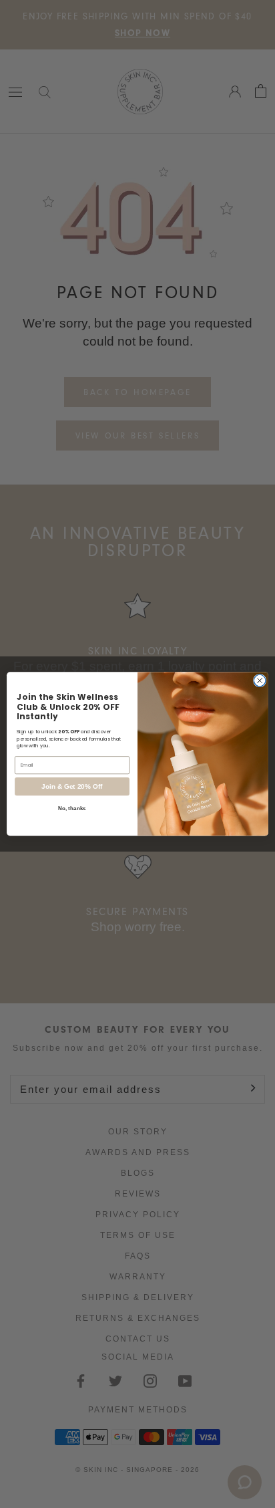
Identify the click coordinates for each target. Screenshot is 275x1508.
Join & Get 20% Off (72, 786)
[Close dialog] (260, 681)
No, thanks (71, 808)
